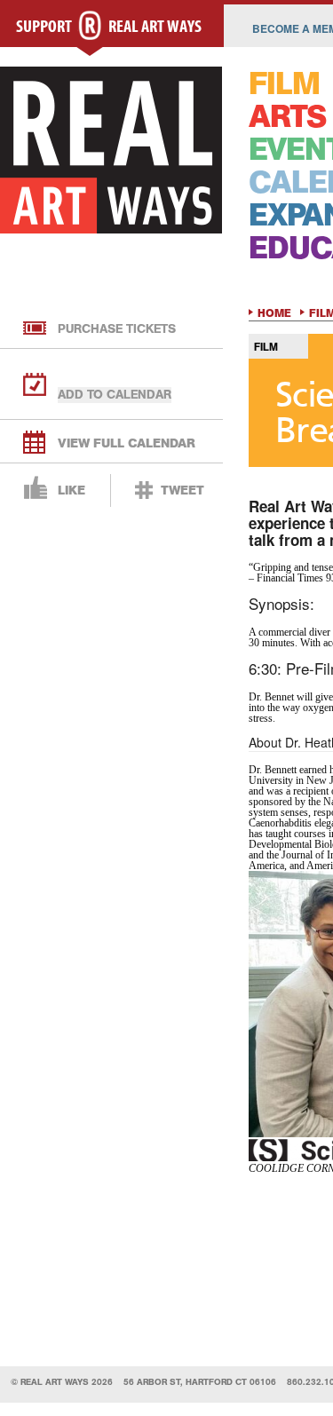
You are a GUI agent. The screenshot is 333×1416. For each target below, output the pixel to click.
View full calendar (126, 443)
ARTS (287, 117)
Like (71, 490)
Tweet (182, 490)
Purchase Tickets (117, 328)
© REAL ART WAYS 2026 (62, 1382)
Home (274, 313)
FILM (284, 84)
